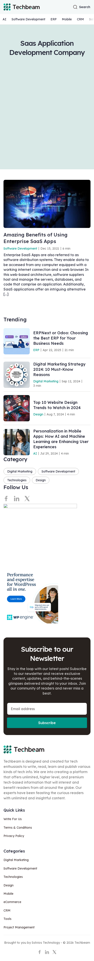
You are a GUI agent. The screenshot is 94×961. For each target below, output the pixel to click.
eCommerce (12, 902)
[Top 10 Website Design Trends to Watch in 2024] (16, 408)
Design (38, 414)
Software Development (28, 19)
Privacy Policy (13, 836)
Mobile (67, 19)
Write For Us (12, 819)
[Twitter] (27, 498)
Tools (7, 919)
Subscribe (47, 723)
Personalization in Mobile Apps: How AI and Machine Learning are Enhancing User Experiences (61, 439)
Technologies (16, 480)
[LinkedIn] (16, 498)
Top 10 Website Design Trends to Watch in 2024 (57, 405)
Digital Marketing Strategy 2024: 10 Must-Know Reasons (59, 369)
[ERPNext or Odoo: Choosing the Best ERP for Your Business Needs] (16, 341)
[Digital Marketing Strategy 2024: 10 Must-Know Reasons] (16, 375)
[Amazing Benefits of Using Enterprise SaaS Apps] (47, 204)
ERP (53, 19)
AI (4, 19)
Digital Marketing (45, 381)
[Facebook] (6, 498)
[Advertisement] (47, 106)
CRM (80, 19)
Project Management (19, 927)
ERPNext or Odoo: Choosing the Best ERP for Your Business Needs (60, 338)
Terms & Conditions (17, 828)
